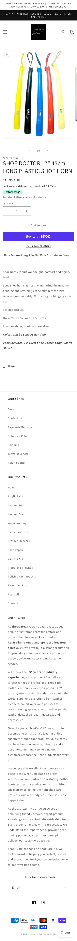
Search (12, 409)
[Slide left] (29, 150)
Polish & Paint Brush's (22, 576)
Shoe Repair (15, 550)
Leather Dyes (16, 514)
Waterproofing (17, 523)
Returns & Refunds (20, 436)
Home (11, 487)
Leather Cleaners (19, 541)
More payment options (38, 245)
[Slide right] (47, 150)
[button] (5, 32)
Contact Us (15, 418)
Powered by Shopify (47, 934)
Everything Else (17, 585)
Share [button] (11, 366)
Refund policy (16, 462)
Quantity (8, 203)
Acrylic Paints (16, 496)
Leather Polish (17, 505)
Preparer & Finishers (21, 567)
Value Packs (15, 559)
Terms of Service (18, 454)
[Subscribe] (64, 887)
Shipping (20, 197)
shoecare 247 (33, 934)
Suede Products (18, 532)
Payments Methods (20, 427)
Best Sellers (15, 594)
